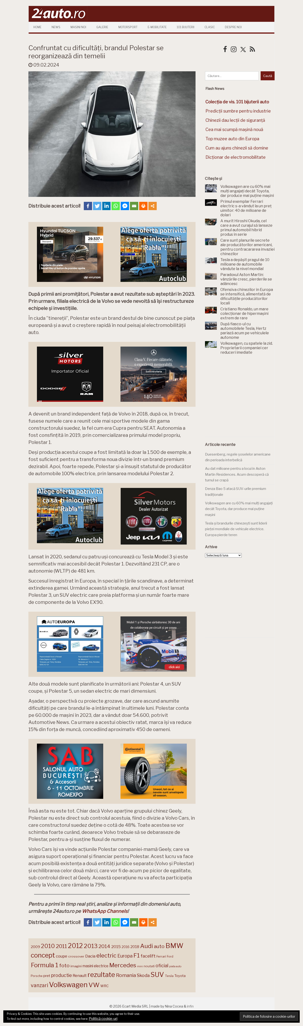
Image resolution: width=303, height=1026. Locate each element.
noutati (149, 966)
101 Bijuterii (185, 27)
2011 (61, 946)
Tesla (169, 976)
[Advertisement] (240, 398)
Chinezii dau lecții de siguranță (235, 120)
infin (190, 1006)
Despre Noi (233, 27)
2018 (134, 947)
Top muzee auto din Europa (232, 138)
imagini (76, 966)
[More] (152, 206)
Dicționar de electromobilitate (235, 157)
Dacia (90, 956)
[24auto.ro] (58, 20)
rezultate (101, 975)
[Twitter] (97, 206)
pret (46, 975)
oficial (162, 965)
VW (94, 985)
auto (159, 946)
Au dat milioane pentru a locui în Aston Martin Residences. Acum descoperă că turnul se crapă (237, 474)
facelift (148, 956)
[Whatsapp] (115, 206)
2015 (116, 946)
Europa (125, 956)
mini (140, 966)
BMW (174, 946)
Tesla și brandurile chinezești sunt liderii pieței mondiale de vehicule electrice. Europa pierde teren (236, 529)
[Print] (143, 206)
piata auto (175, 966)
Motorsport (128, 27)
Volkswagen (68, 985)
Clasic (210, 27)
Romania (126, 975)
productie (61, 975)
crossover (76, 956)
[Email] (134, 206)
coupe (61, 956)
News (56, 27)
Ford (170, 956)
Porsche (36, 976)
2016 (125, 947)
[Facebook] (88, 206)
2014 (104, 946)
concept (43, 955)
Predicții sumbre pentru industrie (238, 110)
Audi (146, 945)
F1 (137, 955)
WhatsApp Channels (105, 911)
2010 (48, 946)
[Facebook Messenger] (125, 206)
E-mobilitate (157, 27)
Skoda (143, 975)
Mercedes (122, 965)
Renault (80, 975)
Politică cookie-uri (103, 1019)
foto (64, 965)
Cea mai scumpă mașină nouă (234, 129)
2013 (91, 945)
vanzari (39, 985)
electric (106, 955)
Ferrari (161, 956)
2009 (35, 947)
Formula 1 (44, 965)
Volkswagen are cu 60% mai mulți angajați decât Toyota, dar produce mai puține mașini (239, 509)
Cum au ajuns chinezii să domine (236, 147)
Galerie (102, 27)
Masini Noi (78, 27)
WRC (104, 986)
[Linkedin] (106, 206)
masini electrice (95, 966)
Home (37, 27)
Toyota (180, 976)
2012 (75, 946)
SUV (157, 975)
